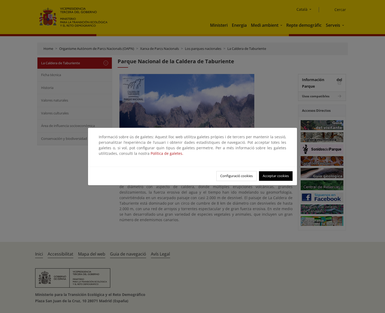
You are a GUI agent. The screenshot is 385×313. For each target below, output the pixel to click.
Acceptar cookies (276, 175)
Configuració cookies (236, 175)
